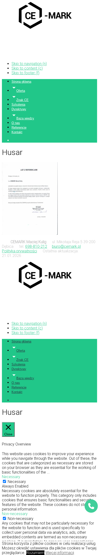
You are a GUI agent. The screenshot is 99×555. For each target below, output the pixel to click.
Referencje (19, 127)
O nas (16, 123)
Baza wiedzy (25, 118)
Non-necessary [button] (15, 513)
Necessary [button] (11, 477)
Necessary (17, 481)
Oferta (20, 91)
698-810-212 (36, 246)
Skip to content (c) (27, 68)
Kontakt (17, 132)
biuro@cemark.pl (66, 246)
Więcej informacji (59, 552)
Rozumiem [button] (35, 552)
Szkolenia (18, 104)
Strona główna (21, 81)
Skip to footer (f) (25, 73)
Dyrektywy (19, 109)
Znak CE (22, 100)
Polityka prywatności (19, 251)
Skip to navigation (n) (29, 63)
